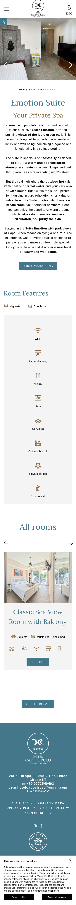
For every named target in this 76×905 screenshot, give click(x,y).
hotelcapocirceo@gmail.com (42, 787)
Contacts (22, 803)
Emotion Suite (47, 89)
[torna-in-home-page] (38, 749)
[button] (6, 543)
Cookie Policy (54, 808)
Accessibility (38, 813)
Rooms (33, 89)
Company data (50, 803)
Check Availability (38, 266)
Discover (64, 679)
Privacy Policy (22, 808)
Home (22, 89)
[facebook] (41, 826)
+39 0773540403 (40, 783)
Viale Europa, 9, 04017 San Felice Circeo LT (38, 778)
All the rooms (38, 704)
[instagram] (35, 826)
